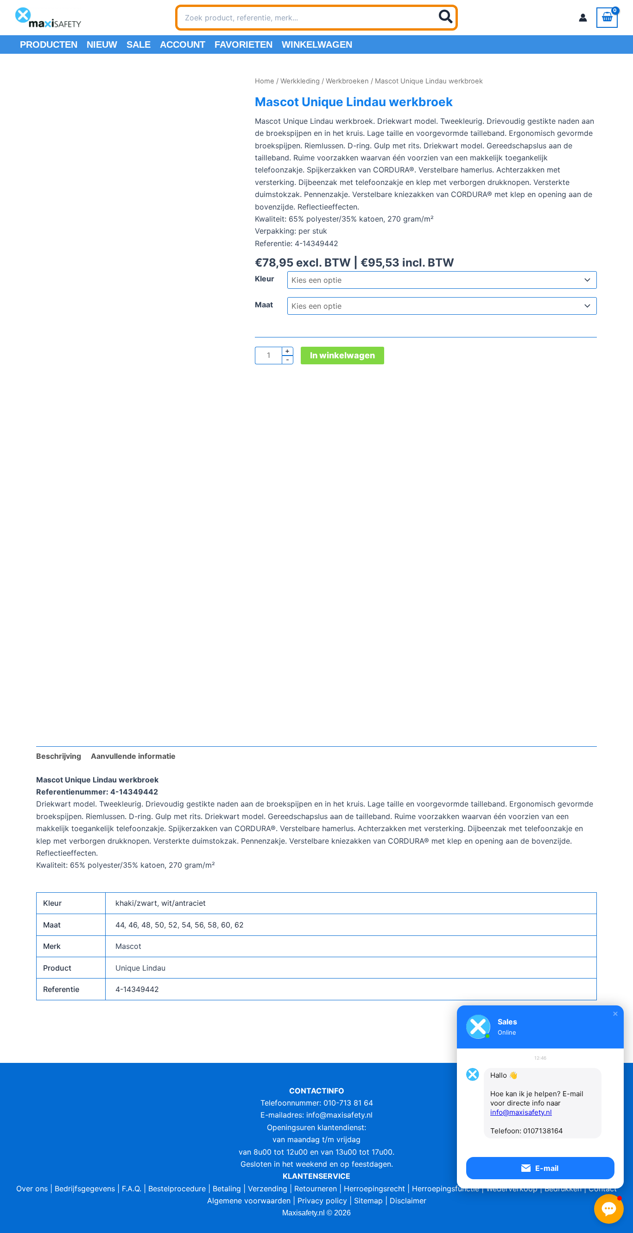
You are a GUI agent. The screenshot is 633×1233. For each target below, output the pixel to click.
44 (119, 924)
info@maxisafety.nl (339, 1114)
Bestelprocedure (177, 1188)
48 (146, 924)
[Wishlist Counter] (470, 17)
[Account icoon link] (583, 17)
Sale (139, 44)
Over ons (32, 1188)
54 (186, 924)
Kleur (264, 278)
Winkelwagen (317, 44)
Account (182, 44)
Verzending (267, 1188)
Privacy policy (322, 1200)
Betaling (227, 1188)
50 (159, 924)
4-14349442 (137, 989)
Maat (264, 304)
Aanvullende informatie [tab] (133, 756)
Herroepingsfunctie (445, 1188)
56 (199, 924)
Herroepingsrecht (374, 1188)
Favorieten (243, 44)
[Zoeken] (446, 17)
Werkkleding (300, 81)
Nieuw (102, 44)
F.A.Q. (131, 1188)
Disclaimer (408, 1200)
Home (264, 81)
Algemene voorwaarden (249, 1200)
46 (132, 924)
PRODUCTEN (48, 44)
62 (239, 924)
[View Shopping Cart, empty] (607, 17)
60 (225, 924)
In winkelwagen (342, 355)
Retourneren (315, 1188)
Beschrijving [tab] (58, 756)
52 (172, 924)
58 (212, 924)
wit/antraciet (183, 903)
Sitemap (368, 1200)
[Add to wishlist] (50, 89)
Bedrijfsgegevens (85, 1188)
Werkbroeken (347, 81)
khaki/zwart (136, 903)
